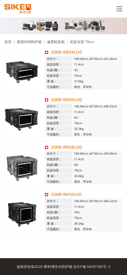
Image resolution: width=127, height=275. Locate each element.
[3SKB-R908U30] (22, 166)
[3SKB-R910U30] (22, 214)
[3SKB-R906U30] (22, 119)
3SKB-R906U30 (66, 99)
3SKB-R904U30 (66, 52)
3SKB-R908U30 (66, 147)
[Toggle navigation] (119, 9)
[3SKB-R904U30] (22, 71)
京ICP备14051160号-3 (91, 266)
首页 (8, 42)
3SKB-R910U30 (66, 194)
